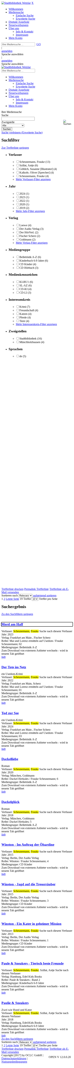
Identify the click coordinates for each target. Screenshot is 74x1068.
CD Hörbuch (26, 267)
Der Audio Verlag (29, 228)
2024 (22, 193)
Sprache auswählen (12, 54)
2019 (22, 207)
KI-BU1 (24, 281)
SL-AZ (23, 285)
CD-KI (23, 289)
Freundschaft (26, 310)
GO (38, 44)
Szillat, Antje (26, 165)
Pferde (23, 317)
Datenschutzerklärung (13, 1058)
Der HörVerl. (26, 232)
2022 (22, 200)
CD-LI (23, 292)
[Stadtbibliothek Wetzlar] (16, 2)
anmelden (6, 51)
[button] (68, 122)
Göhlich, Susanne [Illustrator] (36, 168)
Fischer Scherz (27, 235)
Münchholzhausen (29, 342)
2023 (22, 197)
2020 (22, 204)
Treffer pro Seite (48, 598)
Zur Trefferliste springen (15, 147)
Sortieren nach (9, 595)
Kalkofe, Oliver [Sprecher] (34, 172)
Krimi (22, 306)
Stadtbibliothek (27, 338)
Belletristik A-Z (28, 257)
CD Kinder (25, 264)
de (20, 356)
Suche (4, 115)
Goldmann (25, 239)
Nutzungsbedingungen (14, 1061)
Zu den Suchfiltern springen (17, 614)
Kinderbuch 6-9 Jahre (31, 260)
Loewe (23, 225)
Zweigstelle (8, 122)
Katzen (23, 313)
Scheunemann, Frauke (32, 161)
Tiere (22, 321)
